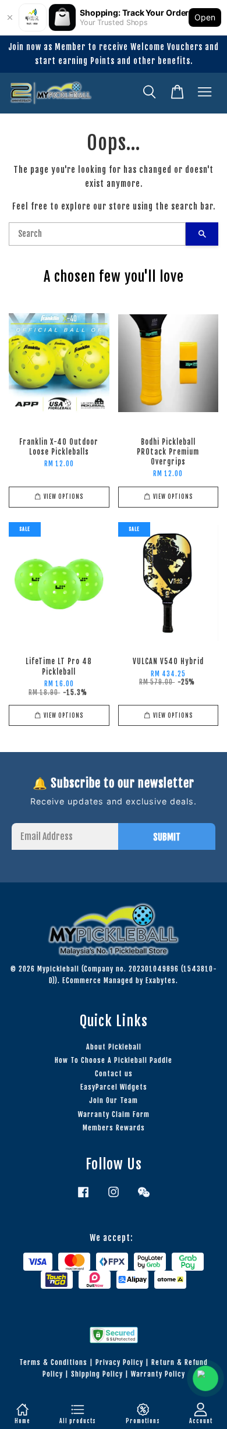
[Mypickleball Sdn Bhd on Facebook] (83, 1197)
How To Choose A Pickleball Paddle (113, 1060)
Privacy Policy (119, 1362)
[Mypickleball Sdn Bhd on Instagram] (113, 1197)
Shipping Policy (97, 1374)
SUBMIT (166, 837)
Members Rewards (114, 1127)
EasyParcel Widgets (113, 1087)
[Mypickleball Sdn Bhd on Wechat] (144, 1197)
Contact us (114, 1073)
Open (204, 17)
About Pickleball (113, 1047)
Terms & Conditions (53, 1362)
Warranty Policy (158, 1374)
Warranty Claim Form (114, 1114)
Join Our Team (113, 1100)
